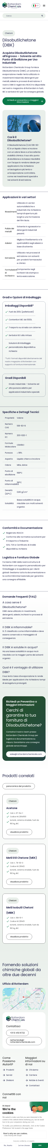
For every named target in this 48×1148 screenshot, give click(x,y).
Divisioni (10, 1080)
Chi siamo (33, 1069)
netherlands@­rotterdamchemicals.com (22, 1041)
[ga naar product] (24, 816)
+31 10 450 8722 (17, 1032)
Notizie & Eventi (36, 1080)
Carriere (33, 1075)
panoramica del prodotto (18, 786)
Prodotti (10, 1069)
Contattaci (34, 1085)
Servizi (9, 1075)
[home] (11, 5)
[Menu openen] (44, 5)
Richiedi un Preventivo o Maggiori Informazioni (23, 101)
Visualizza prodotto (19, 832)
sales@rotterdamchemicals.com (26, 754)
